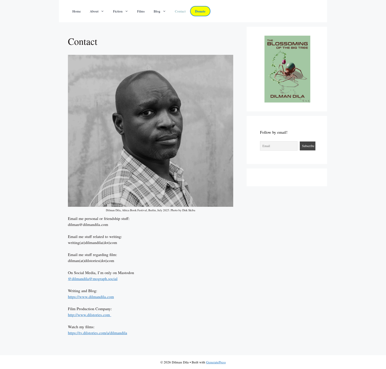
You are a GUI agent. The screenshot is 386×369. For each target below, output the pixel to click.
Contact (180, 11)
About (94, 11)
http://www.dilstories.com (89, 314)
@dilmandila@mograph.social (92, 278)
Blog (157, 11)
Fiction (118, 11)
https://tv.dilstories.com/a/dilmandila (97, 332)
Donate (200, 11)
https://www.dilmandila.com (91, 296)
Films (141, 11)
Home (76, 11)
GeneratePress (216, 362)
